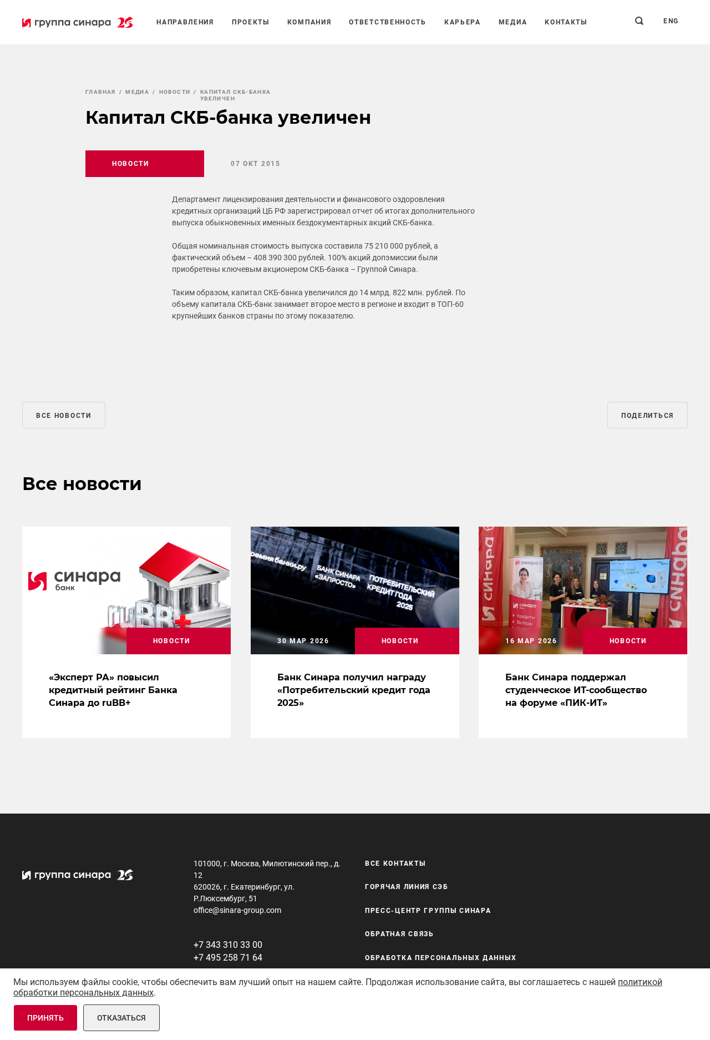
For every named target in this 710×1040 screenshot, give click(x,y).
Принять (45, 1017)
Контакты (566, 22)
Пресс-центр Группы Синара (428, 911)
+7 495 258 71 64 (228, 957)
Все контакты (395, 863)
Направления (185, 22)
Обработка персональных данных (440, 958)
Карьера (462, 22)
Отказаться (121, 1017)
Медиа (513, 22)
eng (671, 21)
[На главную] (77, 22)
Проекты (251, 22)
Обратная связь (399, 934)
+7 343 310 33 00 (228, 945)
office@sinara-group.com (237, 910)
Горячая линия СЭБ (407, 887)
